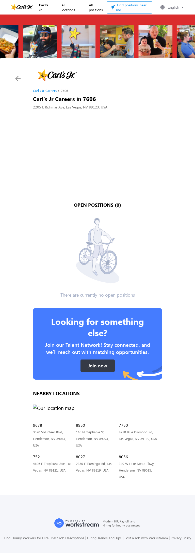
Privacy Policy (181, 537)
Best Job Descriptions (67, 537)
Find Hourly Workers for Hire (26, 537)
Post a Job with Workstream (146, 537)
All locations (68, 7)
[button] (171, 7)
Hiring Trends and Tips (104, 537)
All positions (96, 7)
